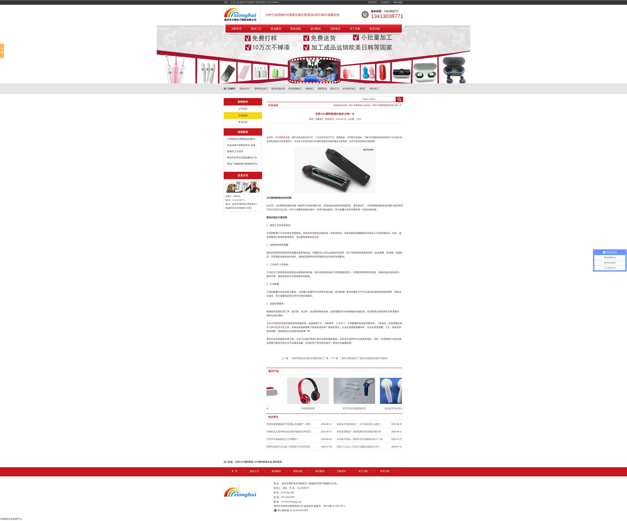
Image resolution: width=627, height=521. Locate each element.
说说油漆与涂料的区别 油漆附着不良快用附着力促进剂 (242, 145)
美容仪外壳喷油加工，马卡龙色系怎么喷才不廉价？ (360, 424)
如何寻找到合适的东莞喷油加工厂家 (310, 358)
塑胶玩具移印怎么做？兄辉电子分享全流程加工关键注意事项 (290, 446)
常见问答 (243, 122)
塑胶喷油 (322, 88)
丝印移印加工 (349, 88)
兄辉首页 (236, 28)
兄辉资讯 (335, 28)
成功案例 (315, 28)
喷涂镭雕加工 (295, 88)
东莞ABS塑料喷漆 (274, 323)
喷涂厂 (363, 88)
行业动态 (243, 115)
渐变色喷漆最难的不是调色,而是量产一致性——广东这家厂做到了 (290, 424)
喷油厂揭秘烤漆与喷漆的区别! (242, 164)
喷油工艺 (334, 88)
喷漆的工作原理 (235, 151)
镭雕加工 (309, 88)
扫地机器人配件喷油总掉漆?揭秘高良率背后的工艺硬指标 (290, 431)
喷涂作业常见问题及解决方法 (242, 157)
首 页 (234, 471)
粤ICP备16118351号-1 (334, 506)
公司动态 (243, 109)
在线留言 (386, 2)
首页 (351, 105)
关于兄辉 (355, 28)
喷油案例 (276, 28)
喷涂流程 (295, 28)
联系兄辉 (375, 28)
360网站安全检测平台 (11, 519)
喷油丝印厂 (245, 88)
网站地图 (397, 2)
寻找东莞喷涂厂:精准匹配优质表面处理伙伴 (359, 431)
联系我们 (373, 2)
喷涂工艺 (256, 28)
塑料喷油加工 (261, 88)
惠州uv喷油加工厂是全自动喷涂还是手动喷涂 (364, 358)
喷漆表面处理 (278, 88)
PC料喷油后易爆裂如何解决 (241, 139)
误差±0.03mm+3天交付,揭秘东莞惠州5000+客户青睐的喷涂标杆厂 (360, 446)
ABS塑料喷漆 (281, 137)
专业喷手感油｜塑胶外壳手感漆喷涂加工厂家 (359, 439)
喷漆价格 (314, 237)
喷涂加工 (374, 88)
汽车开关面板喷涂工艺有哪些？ (282, 439)
